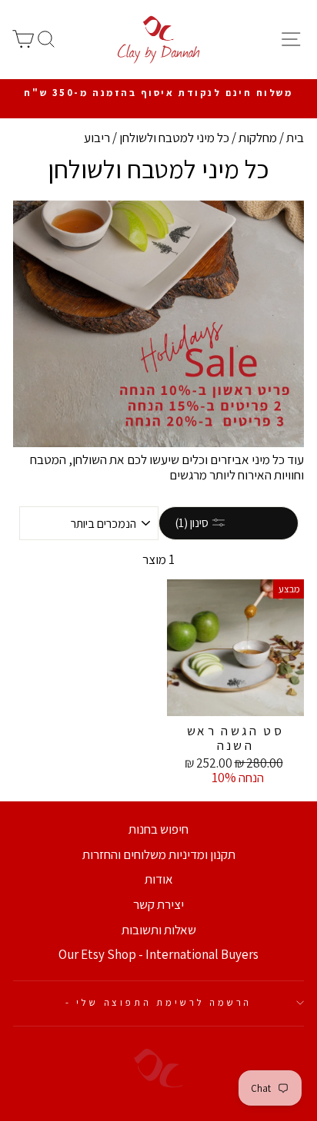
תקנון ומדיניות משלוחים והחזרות (158, 854)
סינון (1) (193, 523)
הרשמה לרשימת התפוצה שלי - (158, 1002)
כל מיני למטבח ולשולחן (174, 137)
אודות (159, 879)
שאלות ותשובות (159, 929)
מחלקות (258, 137)
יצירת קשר (158, 904)
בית (295, 137)
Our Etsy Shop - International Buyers (158, 954)
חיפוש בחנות (158, 829)
